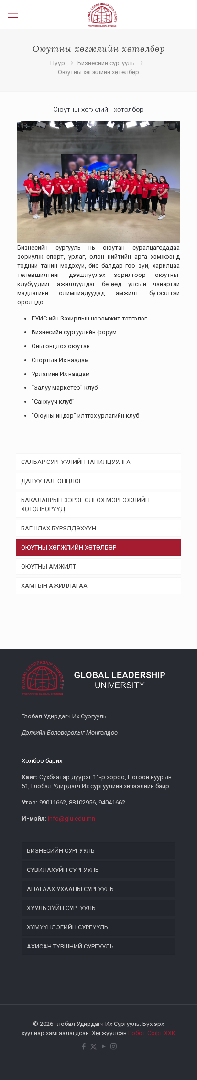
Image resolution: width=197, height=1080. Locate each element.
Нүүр (57, 62)
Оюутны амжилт (48, 566)
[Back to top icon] (177, 1060)
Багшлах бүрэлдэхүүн (58, 528)
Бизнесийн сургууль (106, 62)
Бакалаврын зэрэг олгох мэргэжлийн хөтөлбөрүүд (85, 504)
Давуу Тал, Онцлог (51, 481)
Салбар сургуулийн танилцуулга (76, 461)
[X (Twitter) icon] (93, 1046)
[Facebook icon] (83, 1046)
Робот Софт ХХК (151, 1032)
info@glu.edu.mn (71, 818)
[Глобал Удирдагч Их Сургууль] (102, 14)
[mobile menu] (13, 14)
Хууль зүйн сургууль (61, 908)
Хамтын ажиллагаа (54, 585)
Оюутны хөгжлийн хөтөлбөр (68, 547)
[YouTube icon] (103, 1046)
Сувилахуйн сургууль (63, 869)
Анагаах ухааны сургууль (70, 889)
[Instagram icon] (113, 1046)
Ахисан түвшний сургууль (70, 946)
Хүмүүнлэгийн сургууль (67, 927)
